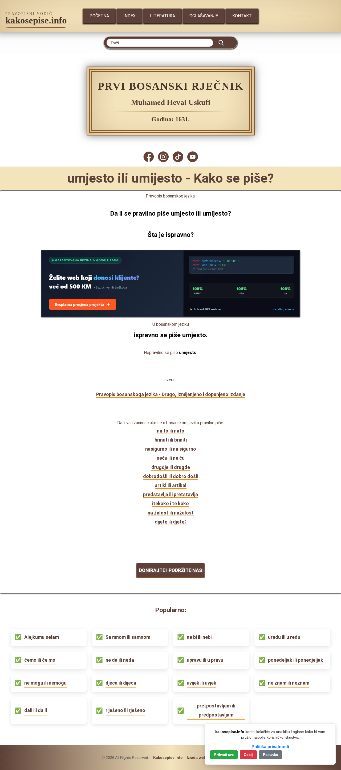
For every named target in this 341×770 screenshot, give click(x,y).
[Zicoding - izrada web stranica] (170, 315)
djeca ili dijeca (120, 683)
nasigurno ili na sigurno (170, 449)
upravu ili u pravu (205, 660)
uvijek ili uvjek (201, 683)
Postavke (270, 755)
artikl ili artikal (170, 485)
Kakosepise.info (168, 757)
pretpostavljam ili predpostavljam (216, 710)
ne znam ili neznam (288, 683)
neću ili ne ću (171, 458)
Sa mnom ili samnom (127, 637)
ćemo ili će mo (39, 660)
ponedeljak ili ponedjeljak (295, 660)
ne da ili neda (119, 660)
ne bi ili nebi (199, 637)
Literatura (162, 15)
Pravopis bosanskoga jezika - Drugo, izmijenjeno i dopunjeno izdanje (170, 394)
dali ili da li (35, 710)
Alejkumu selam (41, 637)
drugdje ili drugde (170, 467)
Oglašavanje (203, 15)
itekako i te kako (170, 503)
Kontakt (242, 15)
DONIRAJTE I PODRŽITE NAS (170, 570)
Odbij (248, 755)
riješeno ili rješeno (125, 710)
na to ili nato (170, 431)
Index (129, 15)
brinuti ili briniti (171, 440)
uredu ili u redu (284, 637)
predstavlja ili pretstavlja (170, 494)
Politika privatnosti (270, 746)
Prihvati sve (224, 755)
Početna (99, 15)
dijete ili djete (169, 522)
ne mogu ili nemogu (45, 683)
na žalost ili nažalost (171, 513)
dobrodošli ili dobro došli (170, 476)
